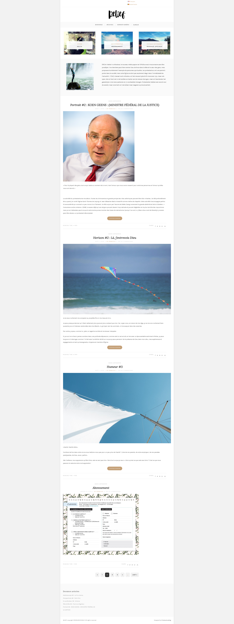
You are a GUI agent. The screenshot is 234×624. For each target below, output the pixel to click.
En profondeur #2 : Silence (71, 601)
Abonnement (101, 488)
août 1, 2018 (99, 108)
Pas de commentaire (125, 108)
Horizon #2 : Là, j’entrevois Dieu (114, 238)
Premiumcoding (166, 620)
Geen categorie (114, 101)
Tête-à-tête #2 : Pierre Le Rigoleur (73, 604)
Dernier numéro (123, 24)
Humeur (136, 24)
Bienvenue (99, 24)
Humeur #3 (115, 367)
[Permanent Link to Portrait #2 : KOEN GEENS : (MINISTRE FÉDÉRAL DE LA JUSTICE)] (98, 181)
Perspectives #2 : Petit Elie (71, 598)
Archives (110, 24)
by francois (111, 108)
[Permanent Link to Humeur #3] (117, 443)
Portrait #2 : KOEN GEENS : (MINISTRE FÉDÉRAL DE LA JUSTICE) (114, 105)
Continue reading (114, 218)
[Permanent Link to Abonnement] (101, 554)
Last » (134, 575)
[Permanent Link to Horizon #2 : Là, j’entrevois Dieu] (117, 314)
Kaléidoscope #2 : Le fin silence (73, 595)
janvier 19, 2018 (86, 491)
